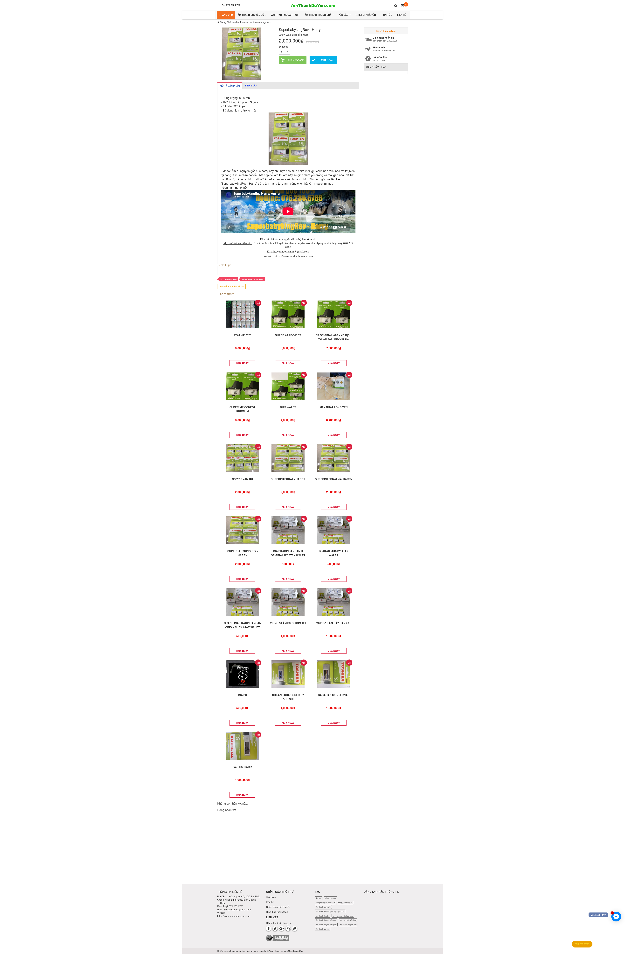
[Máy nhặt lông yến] (334, 386)
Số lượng (283, 46)
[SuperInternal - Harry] (288, 458)
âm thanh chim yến (323, 907)
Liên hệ (270, 902)
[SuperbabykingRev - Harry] (242, 530)
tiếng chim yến (330, 898)
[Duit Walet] (288, 386)
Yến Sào (343, 14)
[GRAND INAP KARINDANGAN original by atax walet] (242, 601)
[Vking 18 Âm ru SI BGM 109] (288, 601)
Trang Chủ (226, 14)
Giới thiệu (271, 897)
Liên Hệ (401, 14)
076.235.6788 (582, 944)
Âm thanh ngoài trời (284, 14)
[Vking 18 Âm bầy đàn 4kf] (334, 601)
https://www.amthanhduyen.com (233, 916)
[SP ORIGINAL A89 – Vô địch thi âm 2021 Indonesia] (334, 314)
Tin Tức (387, 14)
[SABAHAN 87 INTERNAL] (334, 673)
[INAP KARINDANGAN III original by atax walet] (288, 530)
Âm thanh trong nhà (318, 14)
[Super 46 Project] (288, 314)
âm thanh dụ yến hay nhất (343, 915)
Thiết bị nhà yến (365, 14)
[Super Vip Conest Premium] (242, 386)
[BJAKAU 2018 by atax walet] (334, 530)
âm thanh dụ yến (322, 915)
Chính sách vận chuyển (278, 907)
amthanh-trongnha (253, 279)
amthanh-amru (228, 279)
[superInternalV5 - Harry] (334, 458)
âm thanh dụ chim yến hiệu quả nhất (330, 911)
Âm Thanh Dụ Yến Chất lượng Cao (287, 950)
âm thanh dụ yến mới (348, 924)
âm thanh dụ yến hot (348, 920)
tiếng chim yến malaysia (325, 902)
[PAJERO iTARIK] (242, 745)
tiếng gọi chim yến (345, 902)
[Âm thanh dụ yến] (312, 5)
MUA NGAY (242, 363)
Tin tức (318, 898)
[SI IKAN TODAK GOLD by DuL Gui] (288, 673)
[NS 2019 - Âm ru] (242, 458)
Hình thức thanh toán (277, 911)
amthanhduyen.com (248, 950)
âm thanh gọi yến (322, 929)
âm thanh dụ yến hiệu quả (326, 920)
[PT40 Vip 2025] (242, 314)
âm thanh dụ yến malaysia (326, 924)
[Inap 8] (242, 673)
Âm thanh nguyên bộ (251, 14)
